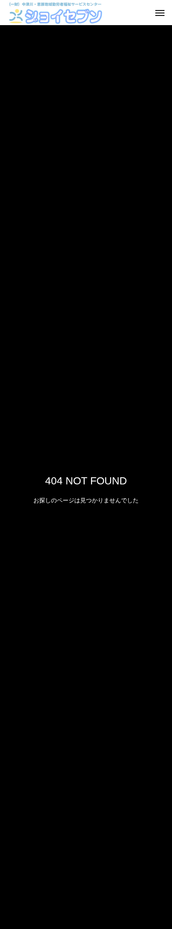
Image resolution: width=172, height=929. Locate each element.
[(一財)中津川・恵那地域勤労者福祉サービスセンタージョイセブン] (55, 12)
